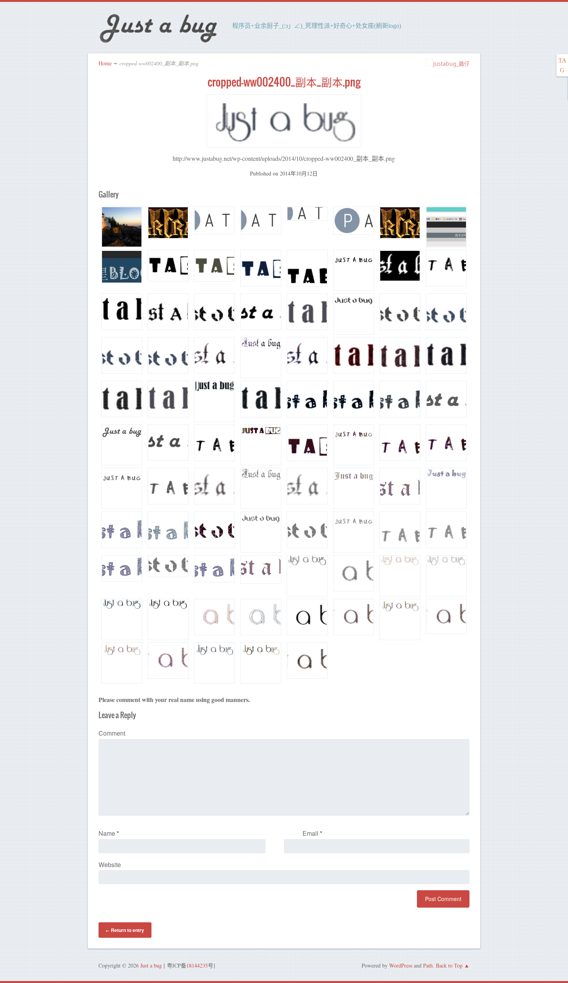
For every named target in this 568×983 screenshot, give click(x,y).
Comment (112, 733)
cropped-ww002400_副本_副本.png (284, 82)
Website (110, 864)
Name (109, 833)
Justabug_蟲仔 (451, 63)
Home (105, 63)
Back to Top (449, 965)
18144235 (197, 965)
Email (312, 833)
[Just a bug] (158, 41)
